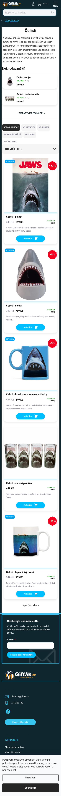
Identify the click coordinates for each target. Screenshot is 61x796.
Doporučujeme (11, 127)
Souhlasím (30, 787)
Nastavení (30, 777)
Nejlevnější (29, 127)
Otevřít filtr (13, 149)
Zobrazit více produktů (31, 113)
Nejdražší (44, 127)
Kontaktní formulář (20, 722)
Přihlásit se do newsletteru (21, 655)
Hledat (52, 12)
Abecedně (30, 134)
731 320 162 (17, 702)
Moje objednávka (13, 752)
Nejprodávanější (12, 134)
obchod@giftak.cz (20, 696)
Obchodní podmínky (14, 747)
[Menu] (55, 4)
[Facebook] (7, 711)
